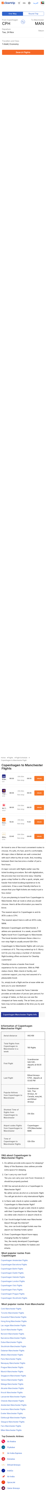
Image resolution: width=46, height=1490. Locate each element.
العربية (35, 3)
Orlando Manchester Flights (12, 1401)
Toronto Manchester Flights (12, 1313)
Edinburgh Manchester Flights (13, 1418)
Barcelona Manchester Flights (13, 1338)
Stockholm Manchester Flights (13, 1346)
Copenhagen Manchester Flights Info (20, 1014)
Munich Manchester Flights (12, 1371)
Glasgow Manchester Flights (13, 1422)
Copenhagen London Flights (13, 1281)
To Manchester (37, 20)
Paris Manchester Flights (11, 1359)
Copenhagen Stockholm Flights (14, 1298)
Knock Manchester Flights (12, 1392)
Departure (6, 29)
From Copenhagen (10, 20)
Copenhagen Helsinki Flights (13, 1277)
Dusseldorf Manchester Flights (13, 1317)
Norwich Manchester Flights (12, 1334)
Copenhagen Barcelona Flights (14, 1264)
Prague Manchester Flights (12, 1367)
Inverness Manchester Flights (13, 1409)
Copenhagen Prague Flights (13, 1294)
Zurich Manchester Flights (11, 1330)
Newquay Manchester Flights (13, 1363)
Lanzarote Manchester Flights (13, 1397)
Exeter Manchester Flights (12, 1413)
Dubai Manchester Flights (11, 1342)
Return (41, 31)
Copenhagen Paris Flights (11, 1290)
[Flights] (19, 4)
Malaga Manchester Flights (12, 1384)
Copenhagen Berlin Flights (12, 1269)
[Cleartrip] (8, 4)
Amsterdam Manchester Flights (14, 1405)
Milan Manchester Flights (11, 1430)
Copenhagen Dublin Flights (12, 1273)
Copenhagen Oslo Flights (11, 1285)
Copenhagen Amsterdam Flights (14, 1260)
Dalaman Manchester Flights (12, 1350)
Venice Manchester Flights (12, 1380)
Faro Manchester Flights (11, 1426)
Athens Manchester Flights (12, 1355)
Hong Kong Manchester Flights (14, 1321)
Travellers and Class (10, 41)
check (39, 778)
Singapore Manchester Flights (13, 1376)
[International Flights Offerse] (29, 4)
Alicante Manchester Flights (12, 1388)
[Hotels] (24, 4)
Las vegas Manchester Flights (13, 1325)
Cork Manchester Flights (11, 1309)
